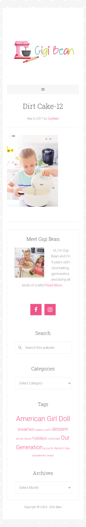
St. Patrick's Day (60, 448)
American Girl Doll (43, 419)
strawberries (39, 455)
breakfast (26, 429)
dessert (60, 429)
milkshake (54, 438)
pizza (46, 448)
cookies (39, 429)
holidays (39, 438)
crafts (47, 429)
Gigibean (43, 51)
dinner (20, 438)
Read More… (54, 285)
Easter (28, 438)
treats (50, 455)
